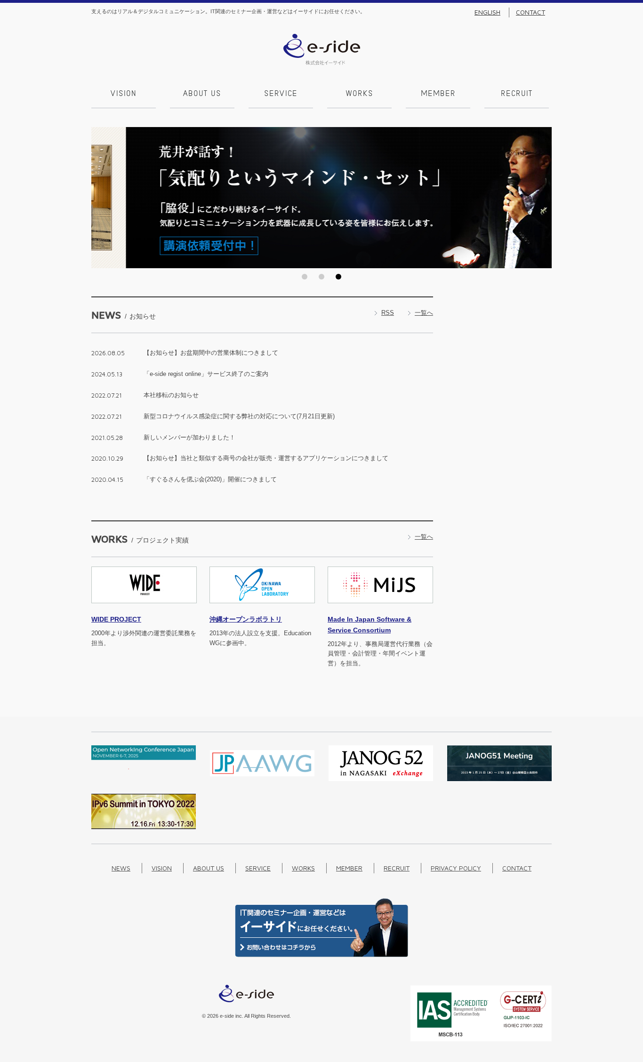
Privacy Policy (456, 868)
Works (359, 94)
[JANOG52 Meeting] (381, 779)
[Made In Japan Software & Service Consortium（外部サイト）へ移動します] (380, 608)
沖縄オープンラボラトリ (245, 619)
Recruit (516, 94)
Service (280, 94)
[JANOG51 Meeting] (499, 779)
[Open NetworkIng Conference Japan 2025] (143, 767)
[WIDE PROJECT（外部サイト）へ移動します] (144, 608)
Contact (530, 12)
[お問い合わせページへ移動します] (321, 954)
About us (202, 94)
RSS (387, 312)
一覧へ (424, 312)
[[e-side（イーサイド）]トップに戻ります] (321, 62)
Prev (101, 198)
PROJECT (116, 619)
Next (541, 198)
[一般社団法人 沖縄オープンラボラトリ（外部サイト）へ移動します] (262, 608)
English (487, 12)
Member (438, 94)
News (121, 868)
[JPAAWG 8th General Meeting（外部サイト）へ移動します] (262, 779)
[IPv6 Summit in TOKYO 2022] (143, 826)
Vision (124, 94)
